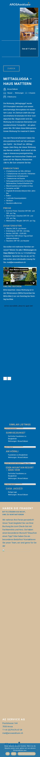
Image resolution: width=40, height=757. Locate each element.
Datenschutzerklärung (27, 754)
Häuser (9, 93)
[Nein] (37, 750)
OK (8, 754)
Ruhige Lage (12, 492)
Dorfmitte (11, 436)
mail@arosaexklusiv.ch (12, 733)
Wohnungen (19, 93)
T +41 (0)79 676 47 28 (12, 730)
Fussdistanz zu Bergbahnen (18, 455)
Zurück (11, 68)
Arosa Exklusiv (12, 89)
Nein (13, 754)
